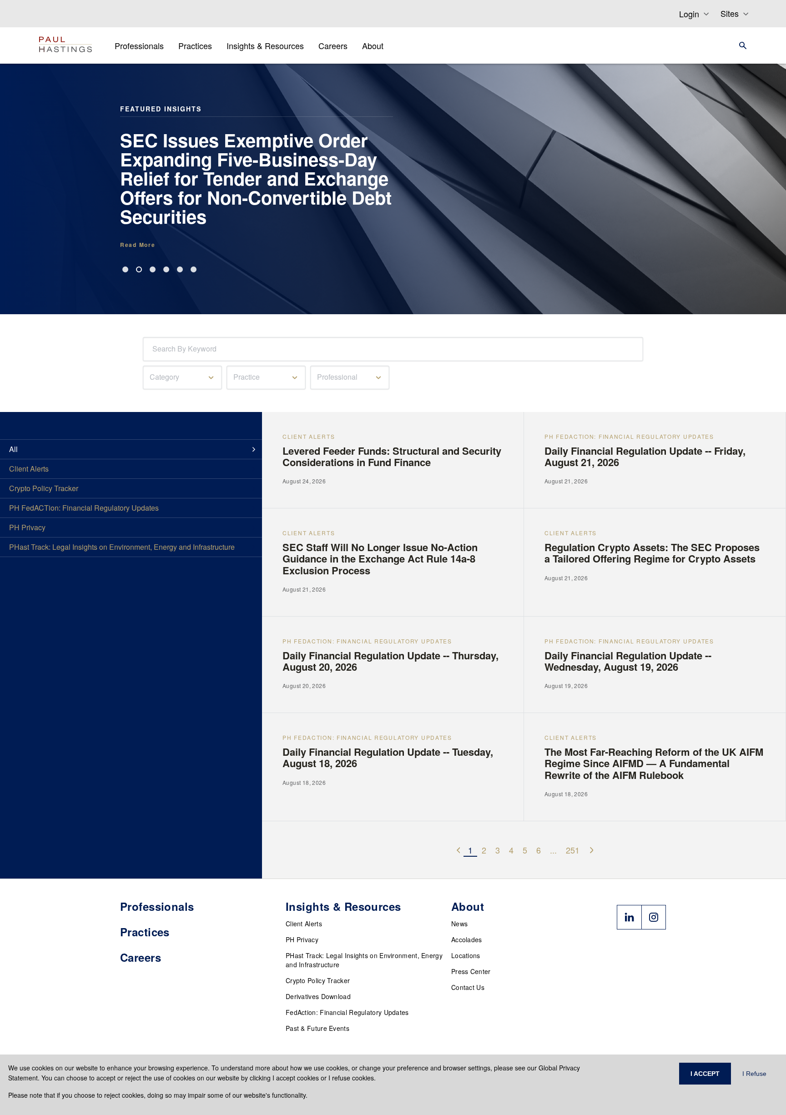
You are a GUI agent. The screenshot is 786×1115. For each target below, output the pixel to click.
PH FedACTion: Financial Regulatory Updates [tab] (84, 507)
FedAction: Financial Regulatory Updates (347, 1012)
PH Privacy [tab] (27, 527)
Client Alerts (304, 923)
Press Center (471, 971)
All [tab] (13, 449)
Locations (465, 955)
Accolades (466, 939)
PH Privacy (302, 939)
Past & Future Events (317, 1028)
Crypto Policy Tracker (318, 980)
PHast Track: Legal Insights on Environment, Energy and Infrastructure (364, 960)
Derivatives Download (318, 996)
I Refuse (754, 1073)
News (459, 923)
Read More (137, 245)
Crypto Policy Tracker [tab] (43, 488)
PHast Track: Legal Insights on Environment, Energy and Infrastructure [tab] (122, 547)
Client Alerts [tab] (29, 468)
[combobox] (154, 349)
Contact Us (467, 987)
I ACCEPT (705, 1073)
